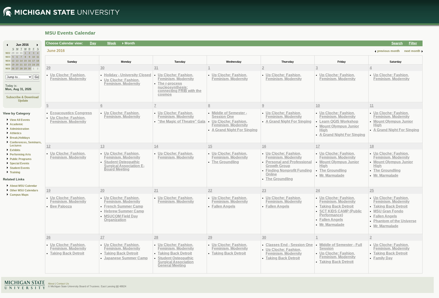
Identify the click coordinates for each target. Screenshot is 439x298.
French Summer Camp (123, 206)
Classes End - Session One (289, 245)
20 (17, 64)
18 (37, 61)
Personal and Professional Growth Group (289, 164)
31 (21, 53)
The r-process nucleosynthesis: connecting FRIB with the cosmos (179, 88)
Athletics (15, 133)
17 (33, 61)
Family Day (383, 258)
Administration (19, 128)
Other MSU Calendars (24, 190)
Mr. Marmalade (331, 175)
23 (29, 64)
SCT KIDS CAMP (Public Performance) (340, 213)
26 (13, 68)
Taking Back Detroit (336, 206)
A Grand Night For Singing (234, 130)
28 (21, 68)
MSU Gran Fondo (388, 211)
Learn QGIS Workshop (338, 121)
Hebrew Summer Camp (124, 211)
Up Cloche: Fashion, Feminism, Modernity (68, 77)
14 (21, 61)
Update (23, 100)
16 (29, 61)
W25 (7, 64)
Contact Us (62, 283)
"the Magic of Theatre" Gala (181, 121)
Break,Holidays (20, 137)
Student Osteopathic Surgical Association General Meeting (176, 261)
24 (33, 64)
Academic (16, 124)
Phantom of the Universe (394, 221)
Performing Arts (20, 154)
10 (33, 57)
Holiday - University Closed (127, 75)
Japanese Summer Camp (126, 258)
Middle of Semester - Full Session (340, 247)
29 (13, 53)
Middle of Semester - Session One (229, 115)
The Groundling (225, 162)
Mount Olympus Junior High (339, 128)
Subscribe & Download (22, 97)
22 (25, 64)
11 (38, 57)
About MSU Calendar (23, 185)
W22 (7, 53)
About (51, 283)
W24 (7, 61)
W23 (7, 57)
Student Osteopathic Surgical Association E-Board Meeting (124, 165)
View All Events (20, 120)
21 (21, 64)
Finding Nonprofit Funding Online (289, 172)
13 (17, 61)
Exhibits (15, 150)
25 (37, 64)
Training (15, 172)
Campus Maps (19, 194)
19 (13, 64)
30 (17, 53)
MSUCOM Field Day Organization (121, 218)
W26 (7, 68)
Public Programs (21, 159)
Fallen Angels (223, 206)
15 (25, 61)
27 (17, 68)
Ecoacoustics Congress (71, 113)
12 (13, 61)
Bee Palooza (61, 206)
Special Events (19, 163)
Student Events (20, 168)
